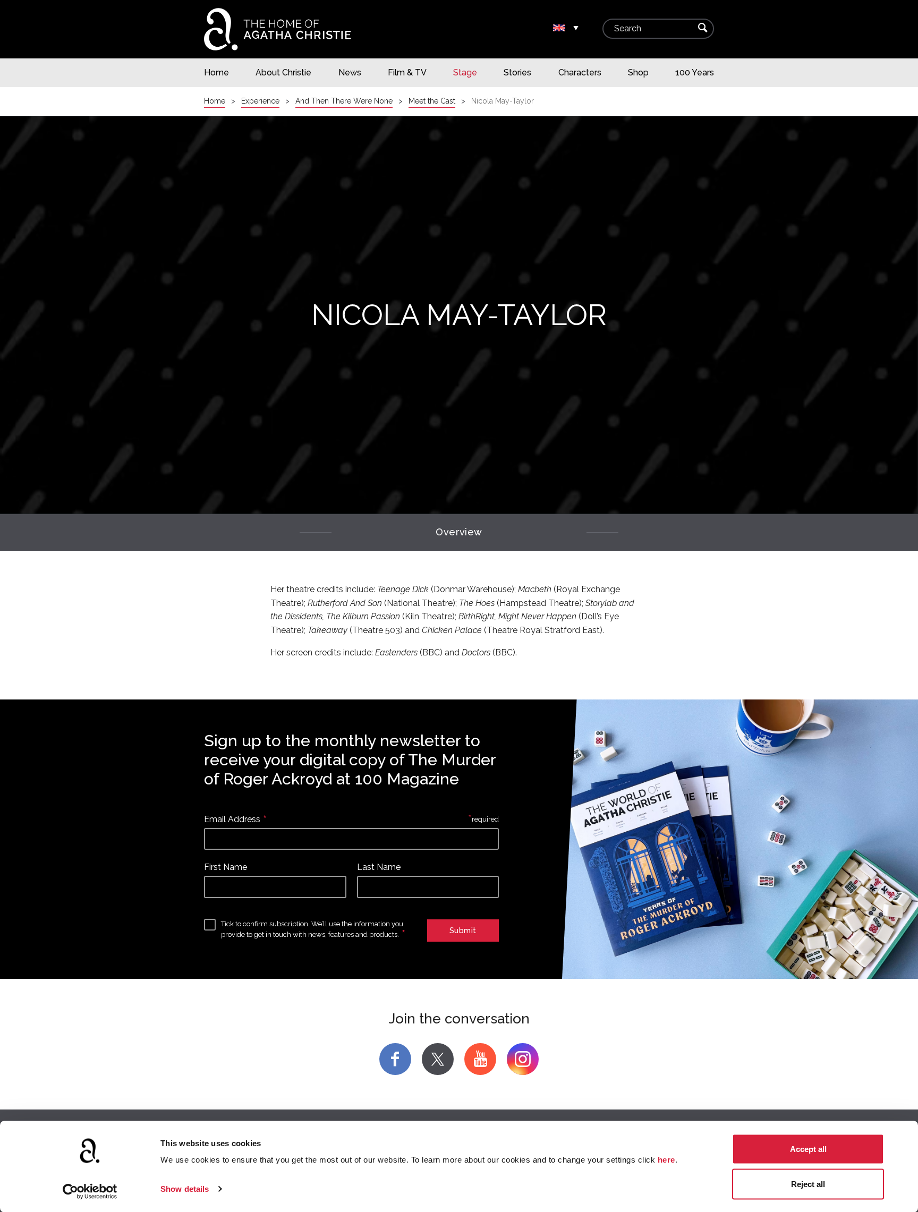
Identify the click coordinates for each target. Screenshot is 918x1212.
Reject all (808, 1183)
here (666, 1159)
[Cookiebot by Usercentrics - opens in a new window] (90, 1191)
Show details (184, 1188)
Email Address (232, 819)
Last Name (379, 867)
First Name (225, 867)
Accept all (808, 1149)
